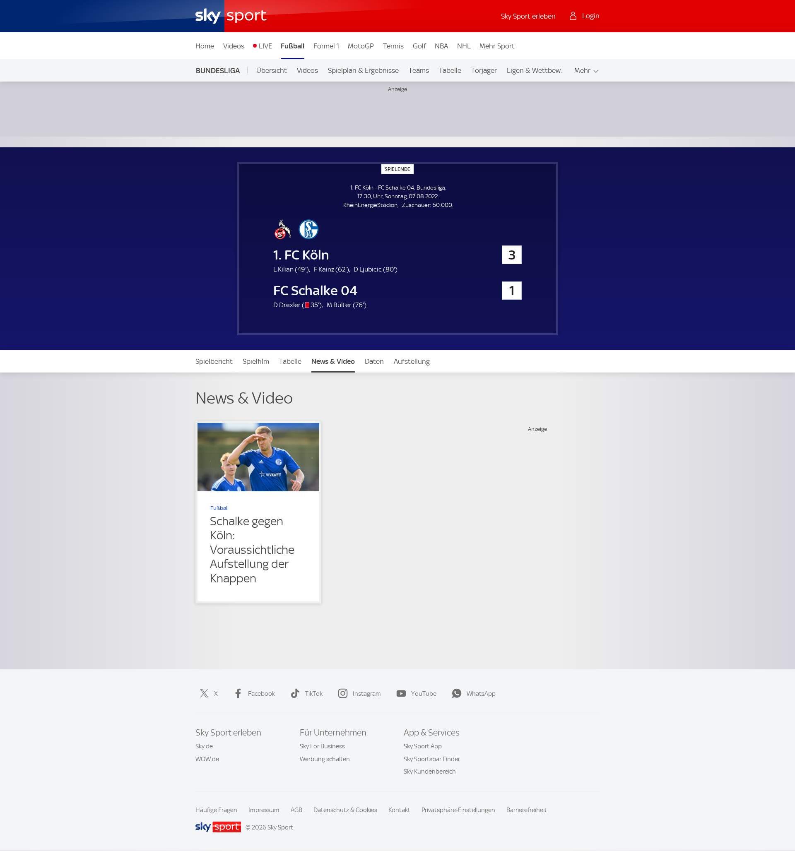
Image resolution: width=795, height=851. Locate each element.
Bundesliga (218, 70)
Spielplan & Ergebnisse (363, 70)
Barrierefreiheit (526, 810)
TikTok (314, 693)
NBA (441, 46)
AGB (296, 810)
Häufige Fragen (216, 810)
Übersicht (271, 70)
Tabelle (450, 70)
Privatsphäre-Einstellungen (458, 810)
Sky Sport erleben (528, 16)
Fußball (292, 46)
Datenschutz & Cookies (345, 810)
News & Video (333, 361)
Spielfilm (256, 361)
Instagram (367, 693)
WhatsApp (481, 693)
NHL (464, 46)
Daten (374, 361)
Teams (419, 70)
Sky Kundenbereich (430, 771)
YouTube (423, 693)
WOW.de (207, 759)
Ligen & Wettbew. (534, 70)
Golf (419, 46)
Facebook (261, 693)
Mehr (582, 70)
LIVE (265, 46)
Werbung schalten (325, 759)
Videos (233, 46)
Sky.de (204, 746)
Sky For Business (322, 746)
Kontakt (399, 810)
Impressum (263, 810)
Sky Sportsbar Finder (432, 759)
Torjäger (484, 70)
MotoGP (361, 46)
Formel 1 (326, 46)
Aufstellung (412, 361)
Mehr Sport (497, 46)
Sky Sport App (423, 746)
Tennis (393, 46)
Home (204, 46)
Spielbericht (214, 361)
